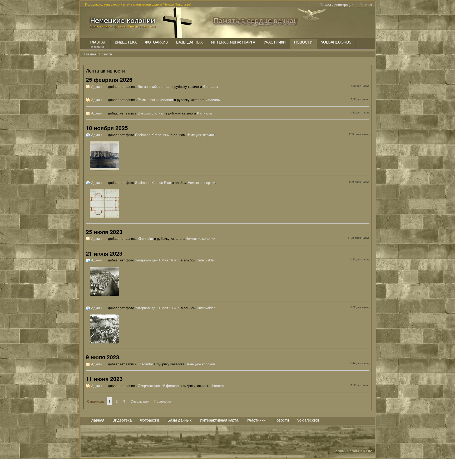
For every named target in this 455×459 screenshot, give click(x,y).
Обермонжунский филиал (158, 385)
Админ (96, 86)
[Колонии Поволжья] (123, 26)
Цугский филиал (151, 113)
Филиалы (210, 86)
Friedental (145, 363)
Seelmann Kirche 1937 (152, 134)
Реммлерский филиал (155, 99)
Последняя (162, 401)
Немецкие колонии (200, 238)
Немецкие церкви (200, 134)
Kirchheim (145, 238)
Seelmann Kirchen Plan (153, 182)
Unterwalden (206, 259)
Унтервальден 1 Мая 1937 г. (157, 259)
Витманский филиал (154, 86)
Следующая (140, 401)
